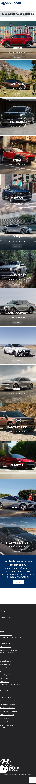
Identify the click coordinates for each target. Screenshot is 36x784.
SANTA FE (17, 84)
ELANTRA (17, 465)
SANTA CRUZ (17, 313)
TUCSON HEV (17, 274)
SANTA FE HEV (17, 427)
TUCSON (17, 198)
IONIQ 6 (17, 236)
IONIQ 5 (17, 389)
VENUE (17, 47)
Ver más (17, 57)
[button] (34, 3)
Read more (17, 360)
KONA (17, 160)
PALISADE (17, 122)
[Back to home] (11, 3)
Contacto (18, 582)
